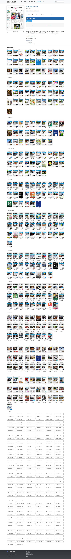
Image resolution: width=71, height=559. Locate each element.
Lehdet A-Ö (25, 1)
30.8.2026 (52, 14)
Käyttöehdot (28, 551)
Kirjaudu (39, 1)
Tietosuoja (28, 552)
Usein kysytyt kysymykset (12, 554)
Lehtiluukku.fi (11, 551)
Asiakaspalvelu (10, 553)
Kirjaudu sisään (49, 25)
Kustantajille (29, 553)
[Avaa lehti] (9, 52)
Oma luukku (19, 1)
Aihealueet (31, 1)
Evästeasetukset (29, 554)
